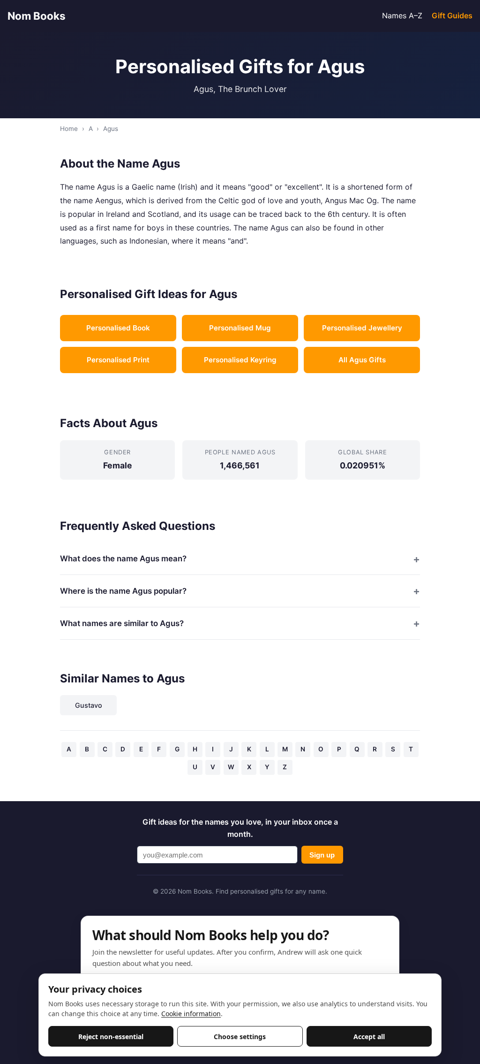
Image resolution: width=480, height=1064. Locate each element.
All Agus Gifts (362, 359)
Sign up (322, 855)
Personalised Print (118, 359)
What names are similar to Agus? (122, 623)
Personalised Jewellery (362, 327)
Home (69, 128)
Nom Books (37, 15)
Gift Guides (452, 15)
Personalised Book (118, 327)
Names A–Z (402, 15)
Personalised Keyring (240, 359)
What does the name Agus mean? (123, 558)
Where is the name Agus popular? (123, 591)
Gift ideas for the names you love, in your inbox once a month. (240, 828)
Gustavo (88, 705)
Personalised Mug (240, 327)
